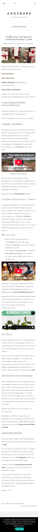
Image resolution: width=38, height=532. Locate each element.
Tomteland (10, 242)
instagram (22, 457)
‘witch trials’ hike (20, 250)
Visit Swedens (19, 194)
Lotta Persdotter (8, 74)
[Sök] (35, 3)
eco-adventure (15, 245)
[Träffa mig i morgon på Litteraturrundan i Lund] (18, 55)
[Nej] (35, 525)
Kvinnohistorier (19, 27)
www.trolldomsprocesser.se (24, 292)
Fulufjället (26, 216)
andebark (30, 44)
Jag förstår (19, 529)
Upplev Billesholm (27, 506)
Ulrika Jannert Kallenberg (11, 90)
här (34, 370)
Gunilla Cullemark (8, 82)
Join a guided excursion (13, 253)
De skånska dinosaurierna (13, 503)
